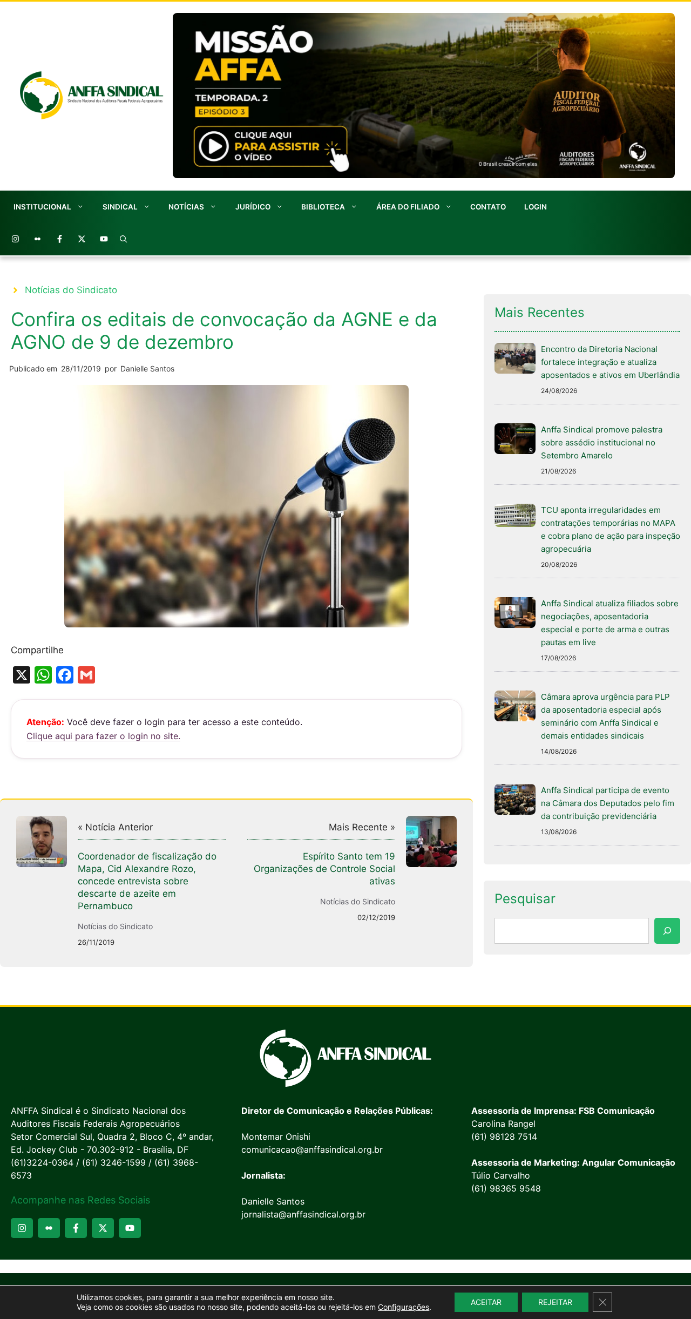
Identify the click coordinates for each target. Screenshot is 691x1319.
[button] (124, 239)
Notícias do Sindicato (71, 290)
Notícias (186, 206)
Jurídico (252, 206)
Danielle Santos (147, 368)
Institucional (42, 206)
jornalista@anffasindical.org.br (303, 1214)
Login (535, 206)
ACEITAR (486, 1302)
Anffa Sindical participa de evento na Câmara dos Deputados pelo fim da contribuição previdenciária (607, 803)
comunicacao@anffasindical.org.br (312, 1149)
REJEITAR (555, 1302)
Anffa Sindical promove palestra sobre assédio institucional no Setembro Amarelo (601, 442)
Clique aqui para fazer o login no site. (103, 735)
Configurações (403, 1306)
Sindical (120, 206)
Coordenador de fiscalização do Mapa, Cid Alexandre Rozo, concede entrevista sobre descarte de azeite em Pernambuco (147, 881)
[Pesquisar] (667, 931)
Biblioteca (323, 206)
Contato (488, 206)
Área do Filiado (407, 206)
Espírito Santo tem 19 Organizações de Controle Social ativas (324, 869)
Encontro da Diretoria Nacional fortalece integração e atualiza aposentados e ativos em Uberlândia (610, 362)
